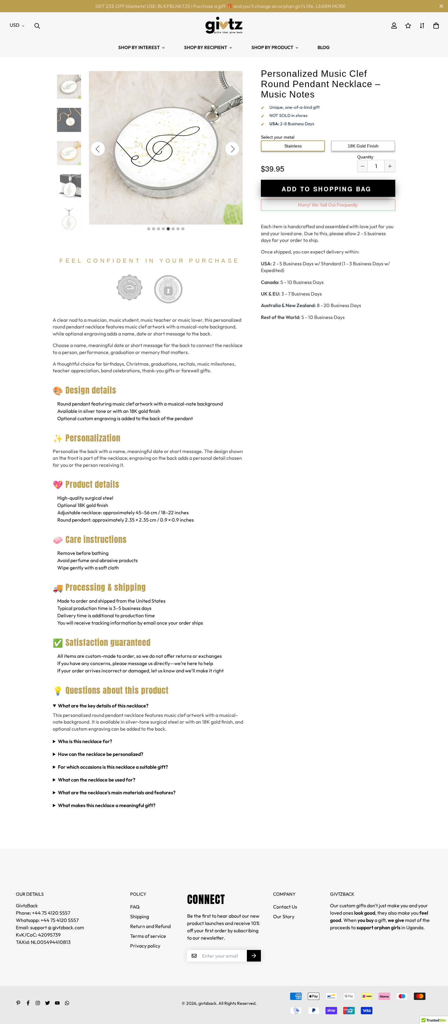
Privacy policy (145, 946)
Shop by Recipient (205, 47)
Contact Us (285, 907)
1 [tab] (148, 229)
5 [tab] (168, 229)
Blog (324, 47)
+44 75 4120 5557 (60, 920)
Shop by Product (272, 47)
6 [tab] (173, 229)
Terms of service (148, 936)
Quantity (365, 156)
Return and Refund (150, 926)
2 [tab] (153, 229)
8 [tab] (182, 229)
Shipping (139, 916)
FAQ (135, 907)
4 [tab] (163, 229)
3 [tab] (158, 229)
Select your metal (277, 137)
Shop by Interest (139, 47)
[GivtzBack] (224, 25)
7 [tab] (178, 229)
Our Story (283, 916)
